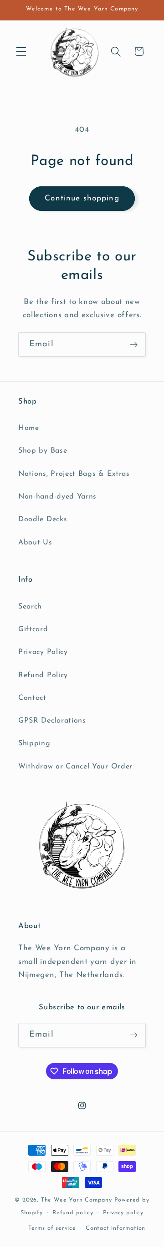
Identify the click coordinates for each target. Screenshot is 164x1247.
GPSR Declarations (52, 720)
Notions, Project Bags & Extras (74, 474)
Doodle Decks (42, 519)
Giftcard (33, 629)
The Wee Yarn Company (76, 1200)
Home (28, 428)
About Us (35, 542)
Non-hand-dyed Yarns (57, 496)
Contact (32, 698)
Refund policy (72, 1213)
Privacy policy (123, 1213)
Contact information (115, 1228)
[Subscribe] (133, 344)
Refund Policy (43, 675)
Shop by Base (42, 450)
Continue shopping (82, 198)
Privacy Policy (43, 652)
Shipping (34, 743)
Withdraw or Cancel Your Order (75, 766)
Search (30, 606)
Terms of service (52, 1228)
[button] (21, 51)
